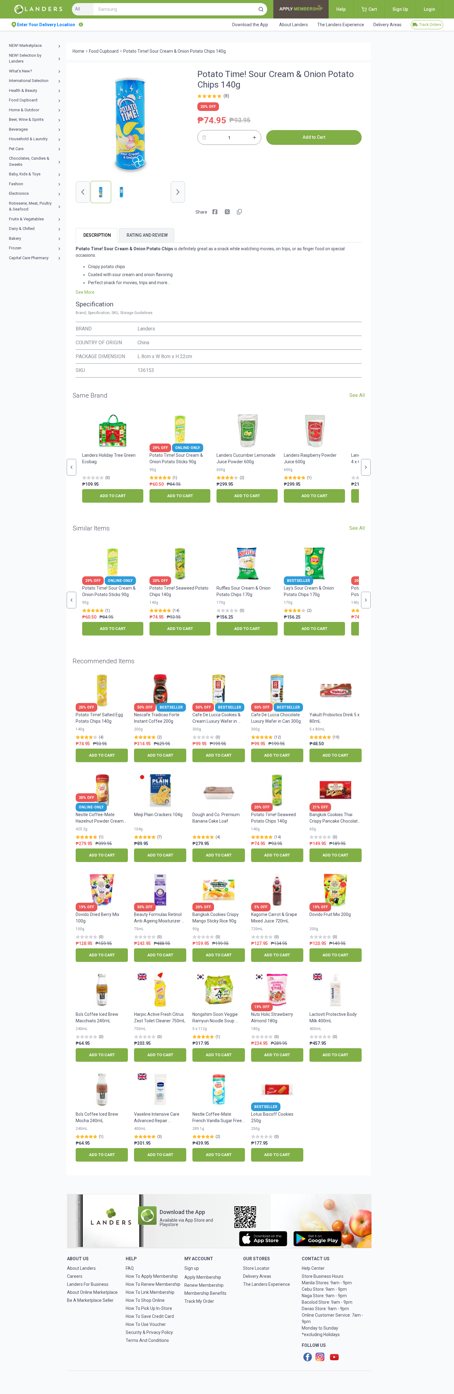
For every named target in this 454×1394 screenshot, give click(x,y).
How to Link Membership (150, 1292)
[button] (261, 9)
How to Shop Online (145, 1300)
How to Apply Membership (152, 1276)
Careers (74, 1276)
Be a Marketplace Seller (90, 1300)
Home (78, 51)
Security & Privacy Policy (149, 1332)
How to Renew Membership (153, 1284)
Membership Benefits (205, 1293)
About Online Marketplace (92, 1292)
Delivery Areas (257, 1276)
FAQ (130, 1268)
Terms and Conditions (147, 1340)
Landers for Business (87, 1284)
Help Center (313, 1268)
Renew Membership (204, 1285)
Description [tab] (97, 235)
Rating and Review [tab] (147, 235)
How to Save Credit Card (150, 1316)
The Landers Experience (266, 1284)
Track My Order (199, 1301)
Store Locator (256, 1268)
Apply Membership (202, 1277)
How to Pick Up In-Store (149, 1308)
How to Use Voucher (146, 1324)
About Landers (81, 1268)
